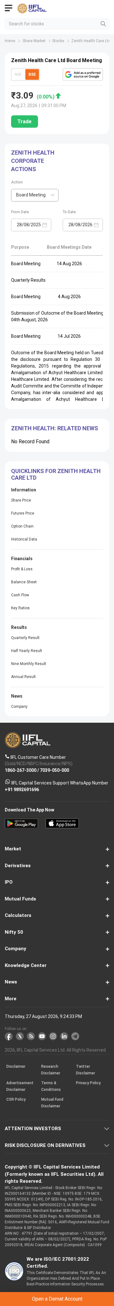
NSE (18, 74)
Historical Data (24, 539)
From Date (20, 212)
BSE (32, 74)
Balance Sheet (24, 582)
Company (19, 706)
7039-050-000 (54, 770)
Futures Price (22, 513)
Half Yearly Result (26, 651)
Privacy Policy (88, 1083)
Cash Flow (20, 595)
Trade (24, 121)
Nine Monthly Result (28, 664)
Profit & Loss (22, 569)
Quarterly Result (25, 638)
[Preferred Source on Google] (83, 74)
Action (17, 182)
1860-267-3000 (20, 770)
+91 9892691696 (22, 789)
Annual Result (23, 677)
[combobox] (35, 195)
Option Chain (22, 526)
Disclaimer (15, 1067)
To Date (69, 212)
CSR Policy (16, 1100)
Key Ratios (20, 608)
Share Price (21, 500)
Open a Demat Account (57, 1299)
